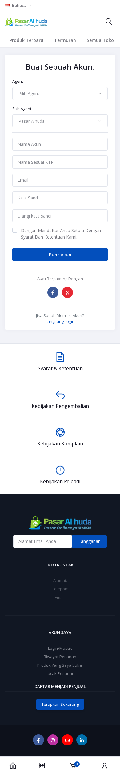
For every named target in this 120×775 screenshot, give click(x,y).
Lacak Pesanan (60, 673)
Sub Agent (21, 108)
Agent (17, 81)
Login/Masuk (60, 648)
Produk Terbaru (26, 40)
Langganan (89, 541)
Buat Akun (60, 255)
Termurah (65, 40)
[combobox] (60, 93)
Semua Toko (100, 40)
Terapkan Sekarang (60, 704)
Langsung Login (60, 321)
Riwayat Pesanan (60, 656)
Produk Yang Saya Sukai (60, 665)
